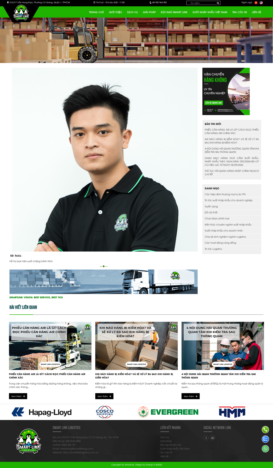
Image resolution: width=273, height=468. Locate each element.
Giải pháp (149, 12)
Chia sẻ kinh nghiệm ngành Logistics (225, 236)
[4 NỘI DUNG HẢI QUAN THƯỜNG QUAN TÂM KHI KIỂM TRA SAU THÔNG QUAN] (223, 346)
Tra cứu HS (239, 12)
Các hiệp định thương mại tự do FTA (225, 194)
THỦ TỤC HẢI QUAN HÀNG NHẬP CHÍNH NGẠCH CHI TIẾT (232, 172)
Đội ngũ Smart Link (174, 12)
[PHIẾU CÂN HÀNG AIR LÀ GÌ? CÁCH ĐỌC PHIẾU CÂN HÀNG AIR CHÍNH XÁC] (50, 346)
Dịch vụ (132, 12)
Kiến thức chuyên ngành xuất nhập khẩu (228, 224)
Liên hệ (256, 12)
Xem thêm (16, 396)
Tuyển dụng (211, 206)
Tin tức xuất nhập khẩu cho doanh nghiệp (228, 200)
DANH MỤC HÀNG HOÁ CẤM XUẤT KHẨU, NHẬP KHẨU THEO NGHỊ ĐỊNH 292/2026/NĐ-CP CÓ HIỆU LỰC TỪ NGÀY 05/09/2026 (232, 161)
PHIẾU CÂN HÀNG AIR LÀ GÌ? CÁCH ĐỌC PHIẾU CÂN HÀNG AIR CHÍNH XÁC (232, 131)
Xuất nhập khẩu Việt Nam (210, 12)
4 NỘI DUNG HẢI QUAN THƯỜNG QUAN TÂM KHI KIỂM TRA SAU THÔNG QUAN (232, 150)
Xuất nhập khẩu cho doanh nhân (224, 230)
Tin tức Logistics (213, 248)
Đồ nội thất (211, 212)
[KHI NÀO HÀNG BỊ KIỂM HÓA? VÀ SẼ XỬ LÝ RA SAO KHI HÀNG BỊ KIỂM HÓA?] (136, 346)
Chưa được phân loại (217, 218)
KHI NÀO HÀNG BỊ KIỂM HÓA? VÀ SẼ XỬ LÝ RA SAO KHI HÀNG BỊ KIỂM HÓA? (232, 140)
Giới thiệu (115, 12)
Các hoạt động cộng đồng (220, 242)
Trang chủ (96, 12)
